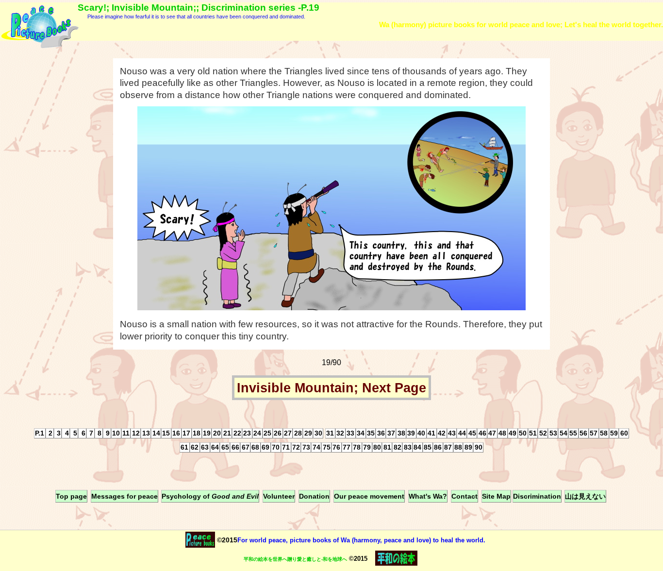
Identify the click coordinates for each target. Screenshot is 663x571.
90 (478, 447)
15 (166, 433)
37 (391, 433)
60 (624, 433)
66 (235, 447)
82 (397, 447)
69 (265, 447)
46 (482, 433)
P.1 (39, 433)
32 (340, 433)
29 (308, 433)
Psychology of (210, 496)
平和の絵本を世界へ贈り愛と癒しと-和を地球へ (295, 559)
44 (462, 433)
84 (417, 447)
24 (257, 433)
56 (583, 433)
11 (126, 433)
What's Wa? (428, 496)
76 (336, 447)
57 (593, 433)
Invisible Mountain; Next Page (331, 387)
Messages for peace (124, 496)
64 (215, 447)
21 (227, 433)
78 (357, 447)
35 (371, 433)
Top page (71, 496)
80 (377, 447)
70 (276, 447)
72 (296, 447)
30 (318, 433)
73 (306, 447)
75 (327, 447)
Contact (464, 496)
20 (217, 433)
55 (573, 433)
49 (512, 433)
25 (267, 433)
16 (176, 433)
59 (614, 433)
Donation (314, 496)
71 (286, 447)
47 (492, 433)
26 (278, 433)
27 (288, 433)
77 (346, 447)
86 (438, 447)
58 (604, 433)
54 (563, 433)
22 (237, 433)
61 (184, 447)
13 (146, 433)
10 (116, 433)
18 (196, 433)
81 (387, 447)
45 (472, 433)
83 (408, 447)
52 (543, 433)
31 (330, 433)
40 (421, 433)
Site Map (496, 496)
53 (553, 433)
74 (316, 447)
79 (367, 447)
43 (452, 433)
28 (298, 433)
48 (502, 433)
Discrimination (537, 496)
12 (136, 433)
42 (442, 433)
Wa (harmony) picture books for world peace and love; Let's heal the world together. (521, 24)
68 (255, 447)
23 (247, 433)
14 (156, 433)
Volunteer (279, 496)
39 (411, 433)
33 (350, 433)
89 (468, 447)
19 (207, 433)
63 (205, 447)
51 (533, 433)
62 (195, 447)
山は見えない (585, 496)
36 (381, 433)
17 (186, 433)
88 (458, 447)
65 (225, 447)
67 (245, 447)
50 (523, 433)
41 (431, 433)
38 (401, 433)
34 (361, 433)
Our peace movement (369, 496)
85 (427, 447)
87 (448, 447)
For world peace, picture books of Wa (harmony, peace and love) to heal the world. (361, 540)
